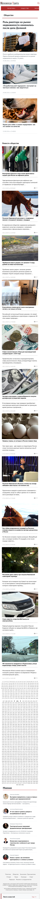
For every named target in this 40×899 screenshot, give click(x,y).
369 (11, 723)
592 (8, 749)
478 (3, 736)
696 (24, 761)
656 (29, 756)
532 (34, 741)
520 (3, 741)
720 (13, 765)
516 (29, 739)
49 (11, 685)
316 (19, 716)
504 (34, 738)
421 (37, 728)
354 (8, 721)
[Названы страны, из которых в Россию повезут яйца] (20, 426)
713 (32, 763)
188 (6, 701)
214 (8, 704)
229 (11, 706)
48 (10, 685)
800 (3, 775)
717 (6, 765)
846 (13, 780)
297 (6, 714)
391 (32, 724)
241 (6, 708)
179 (19, 698)
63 (37, 685)
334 (29, 718)
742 (34, 766)
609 (16, 751)
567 (16, 746)
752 (24, 768)
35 (23, 683)
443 (21, 731)
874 (13, 783)
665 (16, 758)
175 (8, 698)
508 (8, 739)
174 (6, 698)
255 (6, 709)
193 (26, 701)
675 (6, 759)
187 (4, 701)
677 (11, 759)
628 (29, 753)
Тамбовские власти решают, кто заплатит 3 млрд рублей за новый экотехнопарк (18, 263)
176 (11, 698)
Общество (25, 8)
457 (21, 733)
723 (21, 765)
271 (11, 711)
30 (13, 683)
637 (16, 754)
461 (32, 733)
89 (11, 688)
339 (6, 719)
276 (24, 711)
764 (19, 770)
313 (11, 716)
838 (29, 778)
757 (37, 768)
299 (11, 714)
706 (13, 763)
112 (26, 690)
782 (29, 771)
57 (26, 685)
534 (3, 743)
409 (6, 728)
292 (29, 713)
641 (26, 754)
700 (34, 761)
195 (31, 701)
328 (13, 718)
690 (8, 761)
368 (8, 723)
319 (26, 716)
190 (11, 701)
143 (34, 693)
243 (11, 708)
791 (16, 773)
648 (8, 756)
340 (8, 719)
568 (19, 746)
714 (34, 763)
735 (16, 766)
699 (32, 761)
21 (33, 681)
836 (24, 778)
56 (24, 685)
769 (32, 770)
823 (26, 776)
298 (8, 714)
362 (29, 721)
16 (24, 681)
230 (13, 706)
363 (32, 721)
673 (37, 758)
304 (24, 714)
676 (8, 759)
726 (29, 765)
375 (26, 723)
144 (37, 693)
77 (26, 686)
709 (21, 763)
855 (37, 780)
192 (23, 701)
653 (21, 756)
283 (6, 713)
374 (24, 723)
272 (13, 711)
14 (20, 681)
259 (16, 709)
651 (16, 756)
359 (21, 721)
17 (26, 681)
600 (29, 749)
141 (29, 693)
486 (24, 736)
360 (24, 721)
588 (34, 748)
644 (34, 754)
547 (37, 743)
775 (11, 771)
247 (21, 708)
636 (13, 754)
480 (8, 736)
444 (24, 731)
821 (21, 776)
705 (11, 763)
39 (30, 683)
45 (4, 685)
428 (19, 729)
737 (21, 766)
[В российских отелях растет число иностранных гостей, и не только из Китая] (20, 292)
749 (16, 768)
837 (26, 778)
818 (13, 776)
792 (19, 773)
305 (26, 714)
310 (3, 716)
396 (8, 726)
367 (6, 723)
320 (29, 716)
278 (29, 711)
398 (13, 726)
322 (34, 716)
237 (32, 706)
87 (7, 688)
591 (6, 749)
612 (24, 751)
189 (9, 701)
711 (26, 763)
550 (8, 744)
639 (21, 754)
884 (17, 785)
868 (34, 781)
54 (21, 685)
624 (19, 753)
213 (6, 704)
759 (6, 770)
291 (26, 713)
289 (21, 713)
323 (37, 716)
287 (16, 713)
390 (29, 724)
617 (37, 751)
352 (3, 721)
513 (21, 739)
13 (18, 681)
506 (3, 739)
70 (13, 686)
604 (3, 751)
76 (24, 686)
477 (37, 734)
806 (19, 775)
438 (8, 731)
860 (13, 781)
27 (8, 683)
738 (24, 766)
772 (3, 771)
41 (34, 683)
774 (8, 771)
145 (3, 695)
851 (26, 780)
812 (34, 775)
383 (11, 724)
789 (11, 773)
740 (29, 766)
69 (11, 686)
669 (26, 758)
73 (19, 686)
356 (13, 721)
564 (8, 746)
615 (32, 751)
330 (19, 718)
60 (32, 685)
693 (16, 761)
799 (37, 773)
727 (32, 765)
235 (26, 706)
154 (26, 695)
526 (19, 741)
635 (11, 754)
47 (8, 685)
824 (29, 776)
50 (13, 685)
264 (29, 709)
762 (13, 770)
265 (32, 709)
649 (11, 756)
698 (29, 761)
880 (29, 783)
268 (3, 711)
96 (24, 688)
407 (37, 726)
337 (37, 718)
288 (19, 713)
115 (34, 690)
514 (24, 739)
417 (26, 728)
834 (19, 778)
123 (19, 692)
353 (6, 721)
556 (24, 744)
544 (29, 743)
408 (3, 728)
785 (37, 771)
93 (19, 688)
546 (34, 743)
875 (16, 783)
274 (19, 711)
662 (8, 758)
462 (34, 733)
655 (26, 756)
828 (3, 778)
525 (16, 741)
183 (29, 698)
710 (24, 763)
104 (6, 690)
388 (24, 724)
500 (24, 738)
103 (3, 690)
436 (3, 731)
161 (8, 697)
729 (37, 765)
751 (21, 768)
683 (26, 759)
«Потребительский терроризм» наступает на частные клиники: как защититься (19, 87)
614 (29, 751)
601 (32, 749)
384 (13, 724)
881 (32, 783)
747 (11, 768)
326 (8, 718)
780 (24, 771)
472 (24, 734)
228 (8, 706)
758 (3, 770)
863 (21, 781)
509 (11, 739)
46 (6, 685)
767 (26, 770)
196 (34, 701)
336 (34, 718)
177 (13, 698)
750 (19, 768)
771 (37, 770)
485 (21, 736)
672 (34, 758)
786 (3, 773)
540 (19, 743)
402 (24, 726)
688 (3, 761)
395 (6, 726)
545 (32, 743)
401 (21, 726)
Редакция (12, 879)
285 (11, 713)
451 (6, 733)
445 (26, 731)
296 (3, 714)
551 (11, 744)
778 (19, 771)
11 (15, 681)
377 (32, 723)
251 (32, 708)
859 (11, 781)
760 (8, 770)
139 (24, 693)
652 (19, 756)
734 (13, 766)
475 (32, 734)
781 (26, 771)
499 (21, 738)
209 (32, 703)
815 (6, 776)
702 (3, 763)
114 (32, 690)
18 (28, 681)
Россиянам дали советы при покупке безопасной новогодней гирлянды (18, 575)
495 (11, 738)
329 (16, 718)
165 (19, 697)
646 (3, 756)
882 (34, 783)
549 (6, 744)
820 (19, 776)
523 (11, 741)
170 (32, 697)
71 (15, 686)
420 (34, 728)
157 (34, 695)
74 (21, 686)
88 (9, 688)
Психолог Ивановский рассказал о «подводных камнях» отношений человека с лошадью (18, 219)
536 (8, 743)
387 (21, 724)
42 (36, 683)
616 (34, 751)
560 (34, 744)
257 (11, 709)
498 (19, 738)
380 (3, 724)
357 (16, 721)
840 (34, 778)
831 (11, 778)
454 (13, 733)
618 (3, 753)
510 (13, 739)
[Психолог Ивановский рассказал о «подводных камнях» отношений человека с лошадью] (20, 203)
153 (24, 695)
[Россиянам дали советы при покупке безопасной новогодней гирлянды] (20, 560)
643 (32, 754)
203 (16, 703)
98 (28, 688)
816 (8, 776)
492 (3, 738)
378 (34, 723)
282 (3, 713)
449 (37, 731)
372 (19, 723)
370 (13, 723)
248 (24, 708)
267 (37, 709)
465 (6, 734)
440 (13, 731)
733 (11, 766)
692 (13, 761)
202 (13, 703)
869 (37, 781)
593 (11, 749)
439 (11, 731)
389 (26, 724)
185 (34, 698)
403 (26, 726)
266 (34, 709)
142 (32, 693)
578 (8, 748)
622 (13, 753)
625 (21, 753)
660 (3, 758)
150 (16, 695)
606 (8, 751)
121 (13, 692)
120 (11, 692)
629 (32, 753)
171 (34, 697)
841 (37, 778)
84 (2, 688)
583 (21, 748)
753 (26, 768)
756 (34, 768)
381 (6, 724)
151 (19, 695)
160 (6, 697)
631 (37, 753)
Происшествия (31, 874)
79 (30, 686)
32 (17, 683)
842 (3, 780)
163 (13, 697)
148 (11, 695)
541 (21, 743)
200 (8, 703)
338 (3, 719)
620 (8, 753)
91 (15, 688)
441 (16, 731)
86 (6, 688)
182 (26, 698)
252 (34, 708)
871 (6, 783)
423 (6, 729)
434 (34, 729)
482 (13, 736)
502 (29, 738)
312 (8, 716)
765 (21, 770)
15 (22, 681)
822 (24, 776)
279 (32, 711)
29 (11, 683)
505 (37, 738)
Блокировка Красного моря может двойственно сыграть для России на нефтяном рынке (18, 174)
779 (21, 771)
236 (29, 706)
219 (21, 704)
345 (21, 719)
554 (19, 744)
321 (32, 716)
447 (32, 731)
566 (13, 746)
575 (37, 746)
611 (21, 751)
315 (16, 716)
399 (16, 726)
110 (21, 690)
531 (32, 741)
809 (26, 775)
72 (17, 686)
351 (37, 719)
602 (34, 749)
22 (35, 681)
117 (3, 692)
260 (19, 709)
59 (30, 685)
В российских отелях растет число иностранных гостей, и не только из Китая (18, 308)
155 (29, 695)
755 (32, 768)
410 (8, 728)
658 (34, 756)
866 (29, 781)
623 (16, 753)
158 (37, 695)
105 (8, 690)
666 (19, 758)
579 (11, 748)
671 (32, 758)
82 (36, 686)
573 (32, 746)
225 (37, 704)
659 (37, 756)
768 (29, 770)
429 (21, 729)
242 (8, 708)
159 (3, 697)
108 (16, 690)
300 (13, 714)
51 (15, 685)
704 (8, 763)
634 (8, 754)
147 (8, 695)
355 (11, 721)
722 (19, 765)
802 (8, 775)
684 (29, 759)
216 (13, 704)
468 (13, 734)
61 (34, 685)
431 (26, 729)
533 (37, 741)
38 (28, 683)
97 (26, 688)
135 (13, 693)
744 (3, 768)
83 (37, 686)
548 (3, 744)
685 (32, 759)
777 (16, 771)
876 (19, 783)
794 (24, 773)
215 (11, 704)
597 (21, 749)
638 (19, 754)
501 (26, 738)
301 (16, 714)
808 (24, 775)
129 (34, 692)
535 (6, 743)
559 (32, 744)
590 (3, 749)
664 (13, 758)
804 (13, 775)
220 (24, 704)
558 (29, 744)
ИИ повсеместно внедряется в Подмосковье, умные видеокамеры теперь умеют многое (19, 664)
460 (29, 733)
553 (16, 744)
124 (21, 692)
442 (19, 731)
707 (16, 763)
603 (37, 749)
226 (3, 706)
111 (24, 690)
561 (37, 744)
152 (21, 695)
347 (26, 719)
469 (16, 734)
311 (6, 716)
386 (19, 724)
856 (3, 781)
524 (13, 741)
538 (13, 743)
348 (29, 719)
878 (24, 783)
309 (37, 714)
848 (19, 780)
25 (4, 683)
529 (26, 741)
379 (37, 723)
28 (10, 683)
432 (29, 729)
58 (28, 685)
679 (16, 759)
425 (11, 729)
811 (32, 775)
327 (11, 718)
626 (24, 753)
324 (3, 718)
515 (26, 739)
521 (6, 741)
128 (32, 692)
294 (34, 713)
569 (21, 746)
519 (37, 739)
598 (24, 749)
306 (29, 714)
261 (21, 709)
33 (19, 683)
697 (26, 761)
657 (32, 756)
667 (21, 758)
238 (34, 706)
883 (37, 783)
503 (32, 738)
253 (37, 708)
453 (11, 733)
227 (6, 706)
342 (13, 719)
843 (6, 780)
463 (37, 733)
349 (32, 719)
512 (19, 739)
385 (16, 724)
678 (13, 759)
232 (19, 706)
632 (3, 754)
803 (11, 775)
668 (24, 758)
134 (11, 693)
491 (37, 736)
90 (13, 688)
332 (24, 718)
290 (24, 713)
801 (6, 775)
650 (13, 756)
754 (29, 768)
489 (32, 736)
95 (22, 688)
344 (19, 719)
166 (21, 697)
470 (19, 734)
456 (19, 733)
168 (26, 697)
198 (3, 703)
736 (19, 766)
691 (11, 761)
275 (21, 711)
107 (13, 690)
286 (13, 713)
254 (3, 709)
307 (32, 714)
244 (13, 708)
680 (19, 759)
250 (29, 708)
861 (16, 781)
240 (3, 708)
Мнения (7, 788)
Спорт (31, 877)
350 (34, 719)
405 (32, 726)
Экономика (23, 874)
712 (29, 763)
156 (32, 695)
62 (36, 685)
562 (3, 746)
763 (16, 770)
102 (37, 688)
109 (19, 690)
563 (6, 746)
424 (8, 729)
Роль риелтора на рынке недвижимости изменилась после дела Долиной (18, 25)
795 (26, 773)
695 (21, 761)
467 (11, 734)
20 (31, 681)
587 (32, 748)
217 (16, 704)
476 (34, 734)
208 (29, 703)
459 (26, 733)
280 (34, 711)
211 (37, 703)
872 (8, 783)
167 (24, 697)
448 (34, 731)
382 (8, 724)
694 (19, 761)
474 (29, 734)
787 (6, 773)
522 (8, 741)
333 (26, 718)
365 (37, 721)
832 (13, 778)
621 (11, 753)
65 (4, 686)
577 (6, 748)
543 (26, 743)
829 (6, 778)
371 (16, 723)
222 (29, 704)
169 (29, 697)
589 (37, 748)
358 (19, 721)
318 (24, 716)
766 (24, 770)
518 (34, 739)
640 (24, 754)
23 (37, 681)
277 (26, 711)
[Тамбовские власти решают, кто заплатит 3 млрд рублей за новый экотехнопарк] (20, 248)
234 (24, 706)
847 (16, 780)
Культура (23, 877)
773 (6, 771)
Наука (16, 877)
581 (16, 748)
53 (19, 685)
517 (32, 739)
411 (11, 728)
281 (37, 711)
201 (11, 703)
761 (11, 770)
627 (26, 753)
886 (22, 785)
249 (26, 708)
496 (13, 738)
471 (21, 734)
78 (28, 686)
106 (11, 690)
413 (16, 728)
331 (21, 718)
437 (6, 731)
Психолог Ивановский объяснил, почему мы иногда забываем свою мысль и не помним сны (19, 484)
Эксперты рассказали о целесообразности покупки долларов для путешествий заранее (19, 397)
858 (8, 781)
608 (13, 751)
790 (13, 773)
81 (34, 686)
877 (21, 783)
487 (26, 736)
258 (13, 709)
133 (8, 693)
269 (6, 711)
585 (26, 748)
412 (13, 728)
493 (6, 738)
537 (11, 743)
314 (13, 716)
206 (24, 703)
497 (16, 738)
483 (16, 736)
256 (8, 709)
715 (37, 763)
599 (26, 749)
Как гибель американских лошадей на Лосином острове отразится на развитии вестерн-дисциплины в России (20, 530)
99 (30, 688)
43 (37, 683)
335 (32, 718)
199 (6, 703)
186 (37, 698)
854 (34, 780)
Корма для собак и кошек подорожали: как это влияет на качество (19, 125)
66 (6, 686)
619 (6, 753)
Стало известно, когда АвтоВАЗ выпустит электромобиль (15, 620)
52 (17, 685)
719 (11, 765)
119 (8, 692)
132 (6, 693)
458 (24, 733)
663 (11, 758)
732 (8, 766)
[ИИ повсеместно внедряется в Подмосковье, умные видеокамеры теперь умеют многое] (20, 649)
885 (20, 785)
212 (3, 704)
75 (23, 686)
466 (8, 734)
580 (13, 748)
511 (16, 739)
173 (3, 698)
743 (37, 766)
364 (34, 721)
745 (6, 768)
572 (29, 746)
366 (3, 723)
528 (24, 741)
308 (34, 714)
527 (21, 741)
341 (11, 719)
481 (11, 736)
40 (32, 683)
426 (13, 729)
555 (21, 744)
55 (23, 685)
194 (28, 701)
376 (29, 723)
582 (19, 748)
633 (6, 754)
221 (26, 704)
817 (11, 776)
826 (34, 776)
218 (19, 704)
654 (24, 756)
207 (26, 703)
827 (37, 776)
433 (32, 729)
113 (29, 690)
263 (26, 709)
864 (24, 781)
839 (32, 778)
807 (21, 775)
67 (8, 686)
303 (21, 714)
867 (32, 781)
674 (3, 759)
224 (34, 704)
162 (11, 697)
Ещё (33, 897)
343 (16, 719)
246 (19, 708)
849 (21, 780)
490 (34, 736)
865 (26, 781)
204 (19, 703)
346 (24, 719)
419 (32, 728)
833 (16, 778)
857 (6, 781)
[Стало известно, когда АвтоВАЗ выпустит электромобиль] (20, 604)
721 (16, 765)
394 (3, 726)
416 (24, 728)
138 (21, 693)
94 (20, 688)
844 (8, 780)
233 (21, 706)
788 (8, 773)
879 (26, 783)
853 (32, 780)
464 (3, 734)
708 (19, 763)
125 (24, 692)
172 (37, 697)
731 (6, 766)
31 (15, 683)
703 (6, 763)
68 (10, 686)
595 (16, 749)
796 (29, 773)
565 (11, 746)
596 (19, 749)
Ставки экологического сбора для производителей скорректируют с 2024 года (19, 352)
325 (6, 718)
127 (29, 692)
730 (3, 766)
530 (29, 741)
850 (24, 780)
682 (24, 759)
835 (21, 778)
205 (21, 703)
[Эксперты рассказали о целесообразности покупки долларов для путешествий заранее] (20, 382)
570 (24, 746)
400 (19, 726)
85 (4, 688)
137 (19, 693)
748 (13, 768)
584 (24, 748)
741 (32, 766)
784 (34, 771)
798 (34, 773)
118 (6, 692)
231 (16, 706)
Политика (11, 8)
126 (26, 692)
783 (32, 771)
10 (13, 681)
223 (32, 704)
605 (6, 751)
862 (19, 781)
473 (26, 734)
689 (6, 761)
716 (3, 765)
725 (26, 765)
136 (16, 693)
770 (34, 770)
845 (11, 780)
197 (36, 701)
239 (37, 706)
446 (29, 731)
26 (6, 683)
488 (29, 736)
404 (29, 726)
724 (24, 765)
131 (3, 693)
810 (29, 775)
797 (32, 773)
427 (16, 729)
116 (37, 690)
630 (34, 753)
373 (21, 723)
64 (2, 686)
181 (24, 698)
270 (8, 711)
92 (17, 688)
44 (2, 685)
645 (37, 754)
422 (3, 729)
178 (16, 698)
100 (32, 688)
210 (34, 703)
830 (8, 778)
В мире (9, 877)
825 (32, 776)
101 (35, 688)
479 (6, 736)
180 (21, 698)
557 (26, 744)
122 (16, 692)
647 (6, 756)
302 (19, 714)
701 (37, 761)
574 (34, 746)
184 (32, 698)
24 (2, 683)
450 (3, 733)
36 (24, 683)
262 (24, 709)
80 (32, 686)
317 (21, 716)
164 (16, 697)
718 (8, 765)
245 (16, 708)
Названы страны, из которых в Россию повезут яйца (19, 441)
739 (26, 766)
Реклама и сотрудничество (24, 879)
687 (37, 759)
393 (37, 724)
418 (29, 728)
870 (3, 783)
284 (8, 713)
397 (11, 726)
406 (34, 726)
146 (6, 695)
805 (16, 775)
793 (21, 773)
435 (37, 729)
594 (13, 749)
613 (26, 751)
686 (34, 759)
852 (29, 780)
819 (16, 776)
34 (21, 683)
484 (19, 736)
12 (16, 681)
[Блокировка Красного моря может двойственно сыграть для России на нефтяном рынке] (20, 159)
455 (16, 733)
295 (37, 713)
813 (37, 775)
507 (6, 739)
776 (13, 771)
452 (8, 733)
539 (16, 743)
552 (13, 744)
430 (24, 729)
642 (29, 754)
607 (11, 751)
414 (19, 728)
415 (21, 728)
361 (26, 721)
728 (34, 765)
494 (8, 738)
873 (11, 783)
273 (16, 711)
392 (34, 724)
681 (21, 759)
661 (6, 758)
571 (26, 746)
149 (13, 695)
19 (29, 681)
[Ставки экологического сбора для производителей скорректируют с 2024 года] (20, 337)
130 (37, 692)
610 (19, 751)
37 (26, 683)
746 (8, 768)
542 (24, 743)
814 (3, 776)
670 (29, 758)
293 (32, 713)
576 (3, 748)
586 (29, 748)
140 (26, 693)
